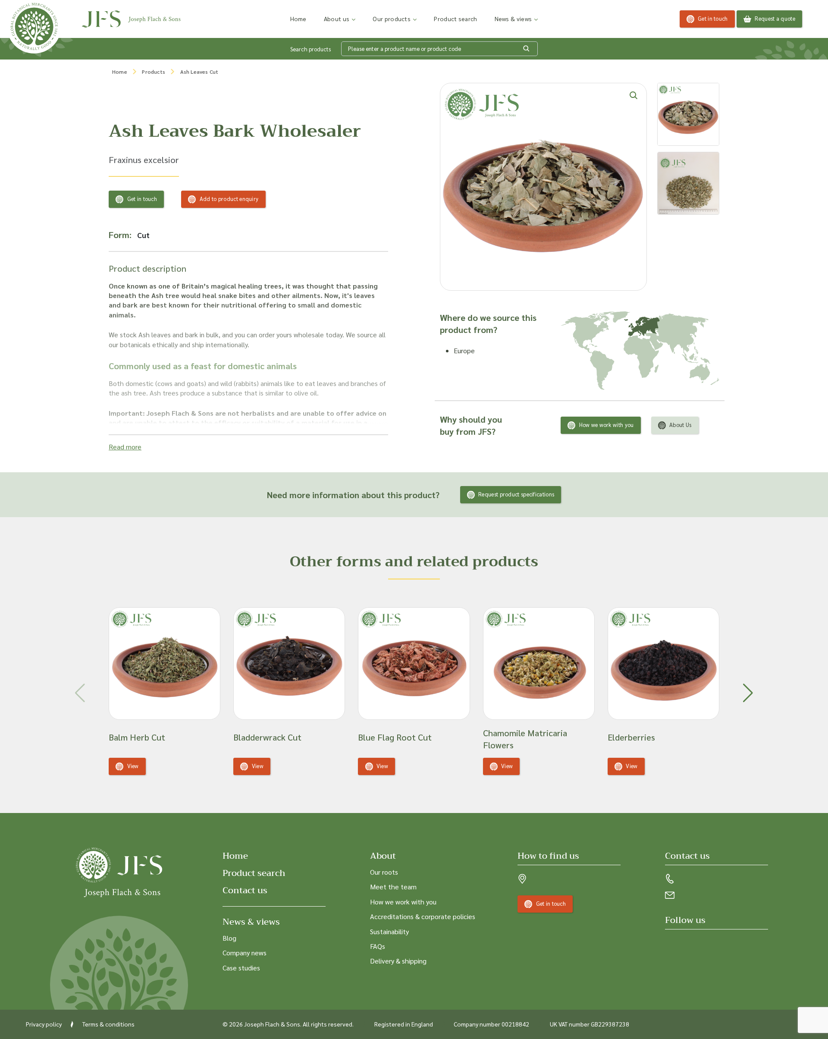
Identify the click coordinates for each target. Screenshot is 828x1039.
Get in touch (713, 18)
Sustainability (389, 931)
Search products (310, 49)
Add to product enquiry (229, 198)
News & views (513, 18)
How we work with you (606, 424)
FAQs (377, 946)
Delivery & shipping (398, 960)
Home (298, 18)
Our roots (384, 871)
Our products (392, 18)
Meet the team (393, 886)
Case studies (241, 967)
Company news (245, 952)
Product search (455, 18)
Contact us (245, 890)
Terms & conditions (108, 1024)
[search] (526, 48)
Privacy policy (44, 1024)
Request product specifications (516, 494)
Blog (229, 937)
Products (153, 71)
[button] (748, 693)
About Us (680, 424)
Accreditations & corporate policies (422, 916)
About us (336, 18)
